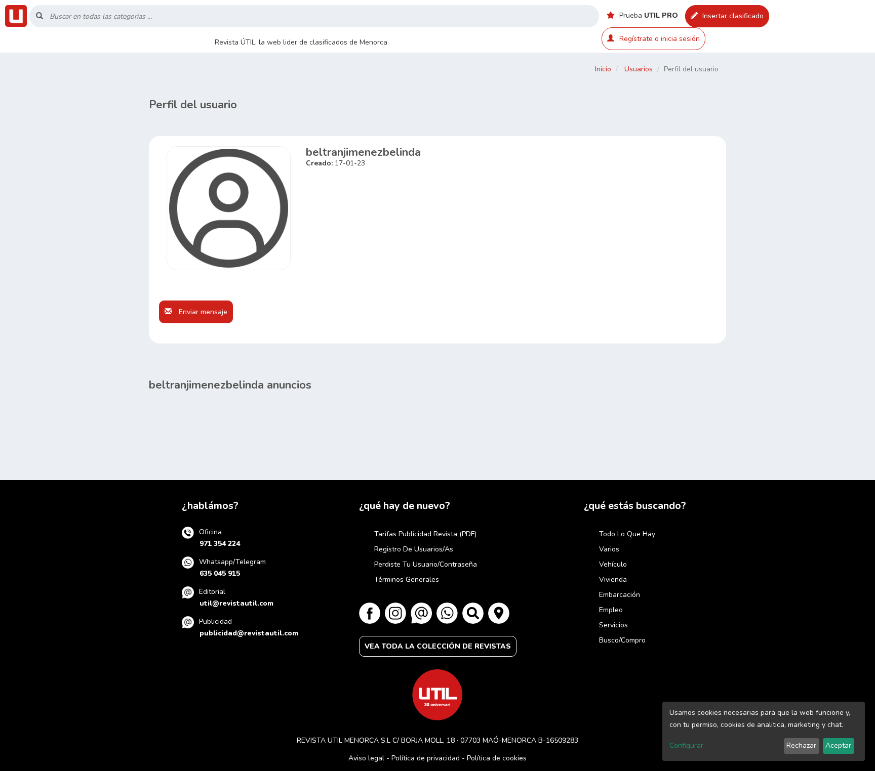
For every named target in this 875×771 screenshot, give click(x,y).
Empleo (611, 610)
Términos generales (406, 579)
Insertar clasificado (732, 16)
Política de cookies (497, 758)
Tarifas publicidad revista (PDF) (425, 534)
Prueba (647, 15)
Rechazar (801, 745)
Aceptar (838, 745)
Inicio (603, 69)
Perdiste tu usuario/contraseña (425, 564)
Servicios (613, 625)
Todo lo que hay (627, 534)
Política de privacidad (425, 758)
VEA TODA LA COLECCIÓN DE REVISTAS (438, 646)
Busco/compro (622, 640)
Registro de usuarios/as (413, 549)
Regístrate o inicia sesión (659, 39)
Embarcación (619, 594)
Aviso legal (366, 758)
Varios (609, 549)
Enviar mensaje (202, 312)
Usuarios (638, 69)
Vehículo (613, 564)
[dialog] (763, 731)
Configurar (686, 745)
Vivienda (613, 579)
